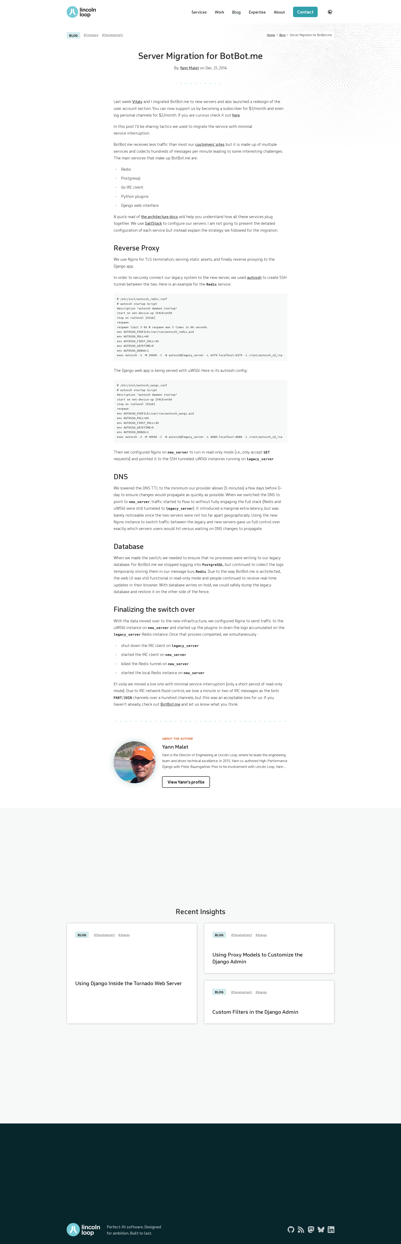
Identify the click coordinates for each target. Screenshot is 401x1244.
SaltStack (153, 223)
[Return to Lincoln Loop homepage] (81, 12)
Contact (305, 12)
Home (271, 35)
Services (199, 12)
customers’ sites (210, 144)
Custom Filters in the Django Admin (255, 1012)
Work (219, 12)
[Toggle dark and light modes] (330, 12)
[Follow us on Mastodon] (311, 1229)
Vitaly (137, 101)
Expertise (257, 12)
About (279, 12)
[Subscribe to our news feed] (301, 1229)
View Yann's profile (186, 782)
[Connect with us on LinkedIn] (331, 1229)
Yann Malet (189, 67)
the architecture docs (159, 216)
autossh (254, 277)
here (236, 115)
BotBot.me (170, 704)
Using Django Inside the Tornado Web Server (128, 983)
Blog (236, 12)
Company (92, 35)
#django (124, 935)
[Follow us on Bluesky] (321, 1229)
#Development (104, 935)
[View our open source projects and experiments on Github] (291, 1229)
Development (113, 35)
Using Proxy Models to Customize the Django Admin (257, 958)
